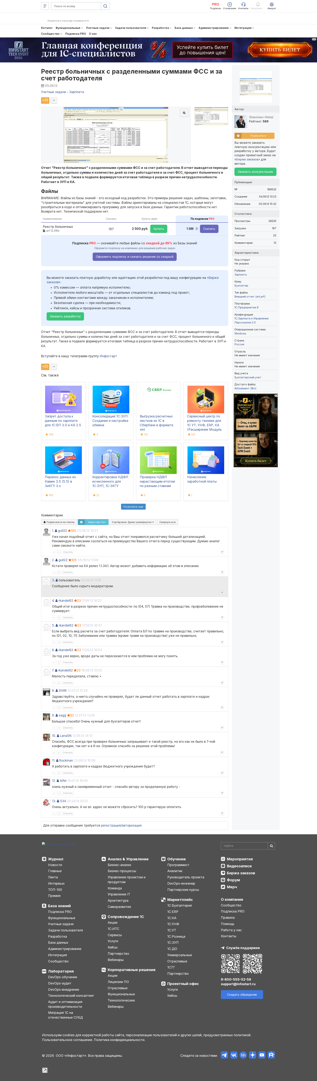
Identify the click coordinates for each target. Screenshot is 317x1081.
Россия (239, 344)
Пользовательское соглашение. (67, 1040)
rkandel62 (66, 600)
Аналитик (174, 871)
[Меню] (45, 6)
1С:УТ (171, 930)
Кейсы (113, 947)
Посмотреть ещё (133, 506)
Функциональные (61, 918)
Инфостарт (108, 356)
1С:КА (171, 918)
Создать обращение (242, 994)
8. (53, 690)
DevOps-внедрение (63, 989)
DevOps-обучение (62, 977)
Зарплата (240, 274)
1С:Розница (176, 936)
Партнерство (118, 953)
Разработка (57, 936)
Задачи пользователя (65, 930)
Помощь (227, 924)
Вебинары (116, 960)
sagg (62, 715)
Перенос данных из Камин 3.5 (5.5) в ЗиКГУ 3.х (60, 481)
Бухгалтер (241, 285)
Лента (53, 877)
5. (53, 625)
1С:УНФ (173, 924)
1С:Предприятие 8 (246, 307)
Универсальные (179, 955)
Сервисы (115, 935)
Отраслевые (117, 988)
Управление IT (119, 894)
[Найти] (271, 846)
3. (53, 580)
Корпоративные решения (131, 970)
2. (53, 560)
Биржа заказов (241, 873)
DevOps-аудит (59, 983)
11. (53, 760)
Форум (233, 880)
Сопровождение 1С (126, 917)
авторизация (132, 825)
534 (63, 801)
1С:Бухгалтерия (179, 905)
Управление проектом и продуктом (126, 879)
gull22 (62, 531)
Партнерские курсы (183, 890)
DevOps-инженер (181, 883)
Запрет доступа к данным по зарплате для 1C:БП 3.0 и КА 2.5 (63, 420)
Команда (115, 888)
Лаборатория (61, 971)
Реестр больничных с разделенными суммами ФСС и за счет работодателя (131, 75)
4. (53, 600)
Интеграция (57, 955)
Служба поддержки (243, 948)
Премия (54, 896)
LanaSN (66, 736)
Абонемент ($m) (245, 388)
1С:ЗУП (173, 942)
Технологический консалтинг (71, 995)
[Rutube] (271, 1055)
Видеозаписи (239, 866)
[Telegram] (224, 1055)
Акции (112, 922)
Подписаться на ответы (60, 522)
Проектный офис (183, 984)
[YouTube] (262, 1055)
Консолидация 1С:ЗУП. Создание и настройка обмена (110, 420)
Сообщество (58, 961)
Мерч (232, 887)
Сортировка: (132, 522)
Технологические (121, 1000)
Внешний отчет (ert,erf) (249, 296)
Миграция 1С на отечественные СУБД (65, 1015)
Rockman (66, 760)
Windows (240, 333)
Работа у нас (231, 930)
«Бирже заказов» (247, 159)
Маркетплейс (180, 899)
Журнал (55, 859)
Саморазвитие (119, 907)
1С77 (171, 967)
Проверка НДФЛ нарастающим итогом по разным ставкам (157, 481)
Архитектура (118, 900)
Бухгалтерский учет (247, 377)
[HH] (243, 1055)
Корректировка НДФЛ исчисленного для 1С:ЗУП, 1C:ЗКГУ (110, 481)
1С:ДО (172, 949)
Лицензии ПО (118, 982)
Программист (178, 865)
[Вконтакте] (234, 1055)
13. (54, 801)
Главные (55, 871)
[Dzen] (252, 1055)
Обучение (176, 859)
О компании (232, 899)
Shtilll (63, 690)
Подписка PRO (60, 912)
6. (53, 650)
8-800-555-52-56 (236, 979)
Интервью (56, 883)
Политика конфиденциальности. (119, 1040)
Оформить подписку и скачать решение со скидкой (134, 256)
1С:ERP (172, 912)
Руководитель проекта (185, 877)
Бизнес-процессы (122, 871)
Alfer (63, 781)
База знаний (59, 906)
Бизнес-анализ (119, 865)
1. (53, 531)
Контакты (228, 936)
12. (54, 781)
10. (54, 736)
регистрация (111, 825)
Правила (228, 917)
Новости (55, 865)
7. (53, 670)
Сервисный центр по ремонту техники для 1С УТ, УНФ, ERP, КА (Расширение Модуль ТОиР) (204, 425)
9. (53, 715)
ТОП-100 (55, 890)
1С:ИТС (113, 929)
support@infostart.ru (238, 984)
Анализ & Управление (128, 859)
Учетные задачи (61, 924)
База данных (58, 942)
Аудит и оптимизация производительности (65, 1004)
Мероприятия (240, 859)
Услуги (113, 941)
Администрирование (64, 949)
